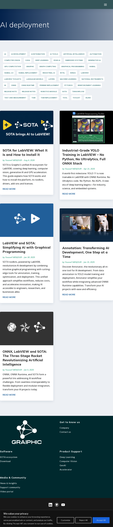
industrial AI (49, 73)
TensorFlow (78, 91)
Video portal (6, 491)
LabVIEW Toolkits (12, 79)
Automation (95, 54)
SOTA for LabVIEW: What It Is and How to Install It (25, 152)
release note (10, 91)
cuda (27, 60)
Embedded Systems (74, 60)
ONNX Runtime (27, 85)
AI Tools (54, 54)
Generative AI (94, 60)
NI (5, 85)
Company (64, 427)
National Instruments (92, 79)
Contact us (65, 432)
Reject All (83, 520)
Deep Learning (41, 60)
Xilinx (88, 98)
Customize (65, 520)
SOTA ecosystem (8, 457)
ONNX (13, 85)
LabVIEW (85, 73)
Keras (73, 73)
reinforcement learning (89, 85)
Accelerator (66, 469)
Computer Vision (12, 60)
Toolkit (76, 98)
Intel (62, 73)
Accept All (101, 520)
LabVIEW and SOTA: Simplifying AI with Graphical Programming (27, 247)
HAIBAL (92, 66)
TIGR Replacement (49, 98)
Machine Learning (68, 79)
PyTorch (68, 85)
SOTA (64, 91)
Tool (65, 98)
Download (5, 461)
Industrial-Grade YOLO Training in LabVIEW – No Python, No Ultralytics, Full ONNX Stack (84, 156)
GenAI (63, 465)
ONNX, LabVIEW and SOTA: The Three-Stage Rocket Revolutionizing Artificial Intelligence (25, 357)
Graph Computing (47, 66)
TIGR (33, 98)
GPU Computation (12, 66)
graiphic (30, 66)
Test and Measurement (15, 98)
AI (5, 54)
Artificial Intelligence (73, 54)
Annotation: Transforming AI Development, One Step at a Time (85, 252)
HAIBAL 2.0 (8, 73)
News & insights (8, 483)
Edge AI (57, 60)
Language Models (34, 79)
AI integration (38, 54)
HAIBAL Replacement (27, 73)
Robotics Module (49, 91)
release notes (28, 91)
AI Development (18, 54)
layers (51, 79)
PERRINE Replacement (49, 85)
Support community (10, 487)
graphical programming (72, 66)
